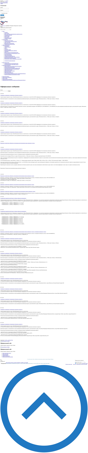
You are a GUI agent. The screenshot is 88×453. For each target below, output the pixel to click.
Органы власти (5, 39)
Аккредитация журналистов (7, 79)
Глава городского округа (8, 40)
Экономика (6, 51)
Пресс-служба (4, 78)
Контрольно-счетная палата (9, 43)
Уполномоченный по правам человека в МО (12, 68)
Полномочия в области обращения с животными (12, 58)
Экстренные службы (8, 37)
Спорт (5, 47)
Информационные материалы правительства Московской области (13, 80)
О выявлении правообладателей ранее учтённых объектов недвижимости (13, 198)
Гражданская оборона (8, 55)
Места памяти (6, 36)
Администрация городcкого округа (10, 41)
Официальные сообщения (6, 77)
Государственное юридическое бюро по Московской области (15, 73)
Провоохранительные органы (7, 356)
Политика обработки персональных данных (12, 74)
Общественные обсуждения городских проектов (12, 66)
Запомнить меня (4, 13)
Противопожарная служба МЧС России (11, 64)
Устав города (6, 33)
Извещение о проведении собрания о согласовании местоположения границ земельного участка (17, 175)
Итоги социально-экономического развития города (13, 34)
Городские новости (5, 76)
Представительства (5, 62)
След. (10, 340)
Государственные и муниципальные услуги (12, 53)
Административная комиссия (9, 56)
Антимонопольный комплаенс (9, 60)
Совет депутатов (7, 42)
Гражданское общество (6, 65)
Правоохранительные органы (9, 44)
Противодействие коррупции (9, 67)
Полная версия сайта (4, 2)
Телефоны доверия (7, 38)
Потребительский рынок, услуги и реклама (12, 57)
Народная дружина (7, 71)
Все (12, 340)
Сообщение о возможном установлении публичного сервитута (11, 95)
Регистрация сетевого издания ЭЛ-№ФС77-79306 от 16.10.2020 (17, 362)
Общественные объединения (9, 70)
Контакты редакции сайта (69, 364)
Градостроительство (7, 54)
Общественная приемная (8, 72)
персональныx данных (85, 363)
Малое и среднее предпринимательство (11, 52)
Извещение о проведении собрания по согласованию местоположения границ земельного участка (17, 143)
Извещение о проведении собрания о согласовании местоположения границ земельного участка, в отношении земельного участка (23, 231)
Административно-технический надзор (11, 63)
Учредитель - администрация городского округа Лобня (80, 364)
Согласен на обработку (82, 363)
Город (3, 31)
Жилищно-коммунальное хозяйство (10, 50)
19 (8, 340)
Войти (1, 3)
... (7, 340)
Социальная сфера (7, 49)
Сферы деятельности (6, 45)
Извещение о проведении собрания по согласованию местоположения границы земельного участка (17, 191)
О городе (6, 32)
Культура (6, 48)
